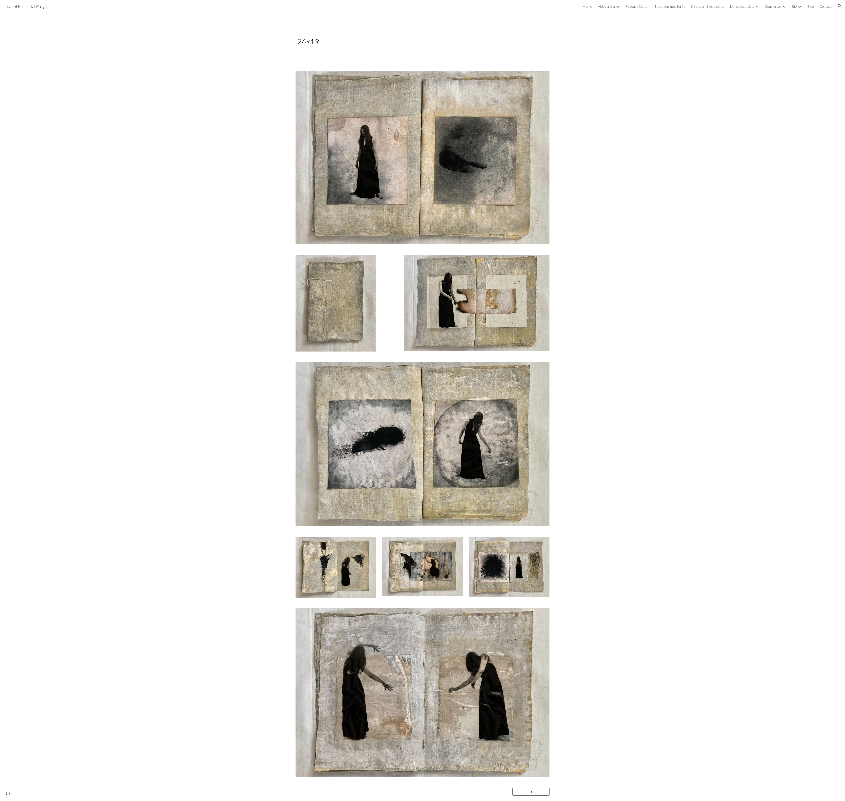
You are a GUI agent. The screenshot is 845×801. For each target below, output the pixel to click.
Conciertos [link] (773, 6)
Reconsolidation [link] (637, 6)
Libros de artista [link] (742, 6)
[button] (839, 6)
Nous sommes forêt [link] (670, 6)
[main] (401, 39)
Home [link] (587, 6)
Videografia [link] (606, 6)
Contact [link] (825, 6)
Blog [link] (810, 6)
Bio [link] (794, 6)
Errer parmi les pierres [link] (707, 6)
